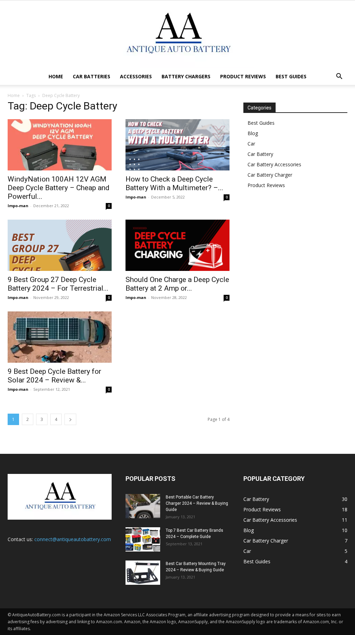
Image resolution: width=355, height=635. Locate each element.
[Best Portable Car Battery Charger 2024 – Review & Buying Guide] (142, 506)
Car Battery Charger (270, 174)
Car (251, 143)
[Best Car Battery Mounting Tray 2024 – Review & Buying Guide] (142, 573)
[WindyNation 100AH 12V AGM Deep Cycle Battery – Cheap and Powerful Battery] (60, 144)
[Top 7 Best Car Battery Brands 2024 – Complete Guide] (142, 539)
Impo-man (18, 205)
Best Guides (291, 76)
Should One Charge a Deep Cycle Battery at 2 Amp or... (177, 283)
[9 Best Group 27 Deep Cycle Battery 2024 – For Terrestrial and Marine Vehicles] (60, 245)
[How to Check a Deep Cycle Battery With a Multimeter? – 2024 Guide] (177, 144)
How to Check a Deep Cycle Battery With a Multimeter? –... (174, 183)
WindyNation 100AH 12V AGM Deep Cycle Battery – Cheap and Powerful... (59, 188)
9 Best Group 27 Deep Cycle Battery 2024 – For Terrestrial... (58, 283)
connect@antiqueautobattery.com (72, 539)
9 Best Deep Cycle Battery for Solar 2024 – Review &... (54, 375)
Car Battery (260, 154)
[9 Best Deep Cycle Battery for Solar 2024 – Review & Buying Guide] (60, 337)
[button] (339, 77)
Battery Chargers (186, 76)
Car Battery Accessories (274, 164)
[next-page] (70, 419)
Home (56, 76)
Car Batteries (91, 76)
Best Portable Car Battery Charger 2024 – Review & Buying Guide (197, 503)
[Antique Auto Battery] (177, 34)
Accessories (136, 76)
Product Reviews (243, 76)
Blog (253, 133)
